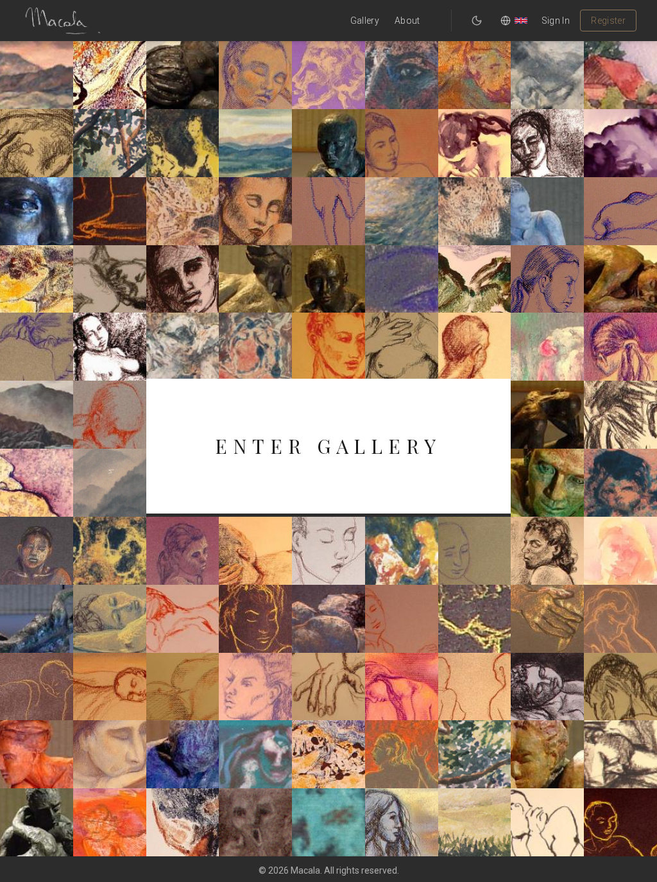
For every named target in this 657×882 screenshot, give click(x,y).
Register (608, 20)
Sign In (556, 20)
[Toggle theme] (476, 20)
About (407, 20)
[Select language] (514, 21)
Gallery (364, 20)
